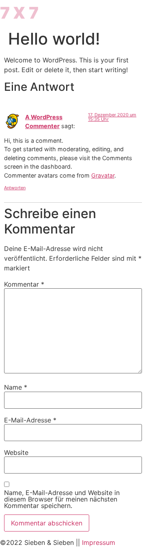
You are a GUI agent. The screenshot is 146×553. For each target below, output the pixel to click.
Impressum (98, 542)
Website (16, 452)
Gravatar (102, 175)
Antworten (15, 188)
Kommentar (24, 284)
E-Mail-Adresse (30, 420)
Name (15, 387)
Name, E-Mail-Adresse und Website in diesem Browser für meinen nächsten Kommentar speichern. (62, 499)
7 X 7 (19, 13)
